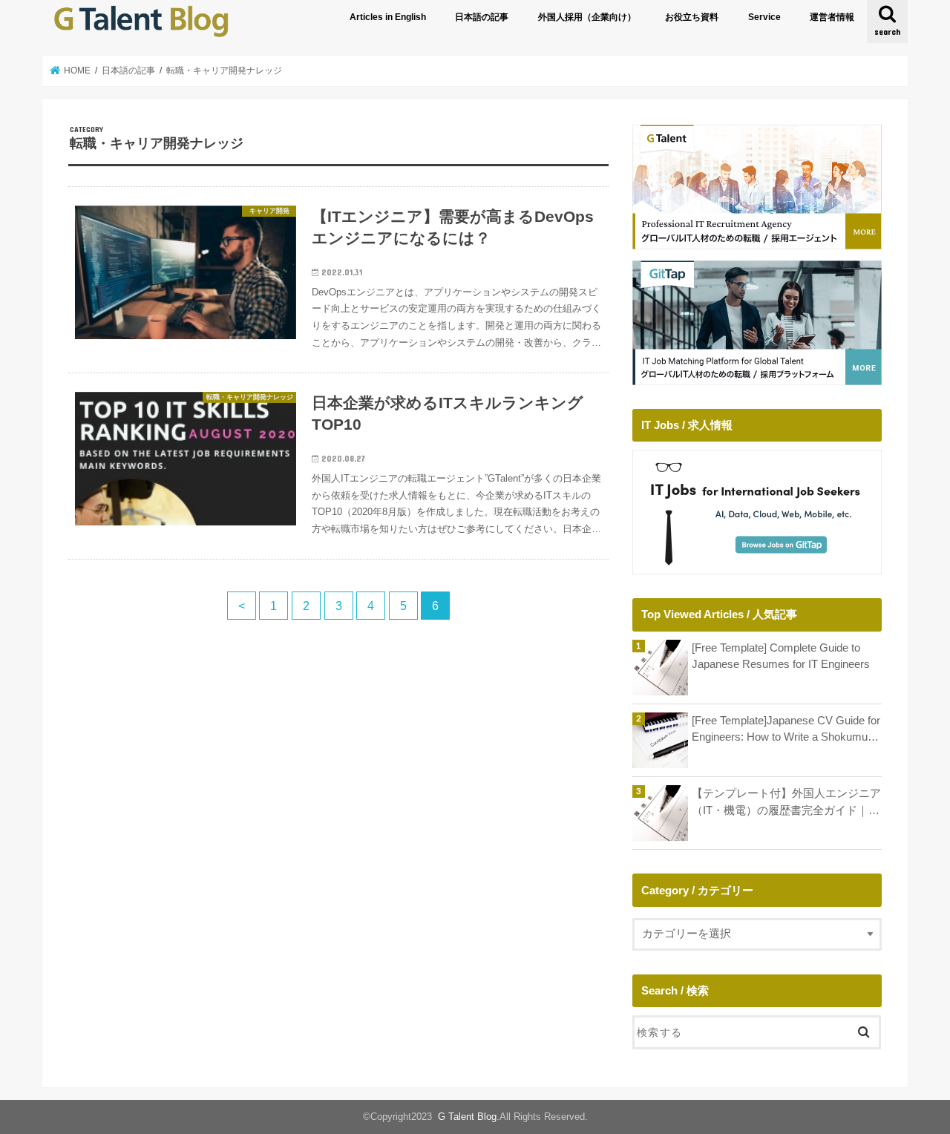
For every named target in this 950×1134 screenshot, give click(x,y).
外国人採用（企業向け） (587, 17)
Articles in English (388, 17)
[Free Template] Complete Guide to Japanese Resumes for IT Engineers (781, 656)
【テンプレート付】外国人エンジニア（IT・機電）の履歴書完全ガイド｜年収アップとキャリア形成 (786, 802)
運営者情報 (832, 17)
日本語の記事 (481, 17)
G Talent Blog (467, 1116)
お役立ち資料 (691, 17)
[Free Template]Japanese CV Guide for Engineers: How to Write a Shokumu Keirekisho (786, 730)
